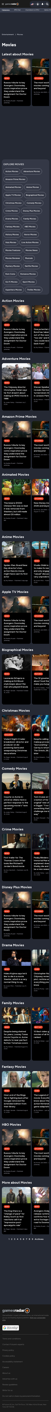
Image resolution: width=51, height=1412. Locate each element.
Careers (5, 1367)
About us (6, 1373)
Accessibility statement (12, 1361)
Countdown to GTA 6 (32, 10)
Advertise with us (9, 1379)
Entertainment (8, 34)
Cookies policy (8, 1356)
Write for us (7, 1390)
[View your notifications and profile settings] (42, 4)
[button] (47, 4)
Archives (39, 1239)
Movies (20, 34)
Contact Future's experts (13, 1344)
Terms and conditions (11, 1339)
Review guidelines (9, 1384)
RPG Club (17, 10)
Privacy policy (8, 1350)
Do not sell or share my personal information (21, 1396)
